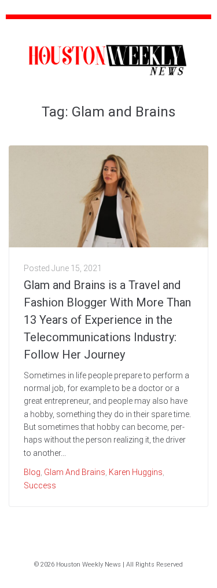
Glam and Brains (74, 472)
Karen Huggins (136, 472)
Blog (32, 472)
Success (40, 485)
